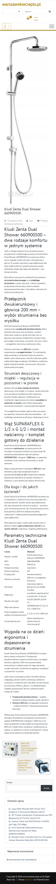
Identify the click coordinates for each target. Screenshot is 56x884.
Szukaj (9, 782)
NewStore (29, 879)
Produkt (44, 220)
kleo (31, 220)
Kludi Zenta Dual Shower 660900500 (22, 211)
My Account (6, 26)
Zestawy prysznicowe (13, 224)
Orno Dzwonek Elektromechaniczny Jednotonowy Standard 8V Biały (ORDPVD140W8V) (26, 830)
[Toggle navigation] (51, 26)
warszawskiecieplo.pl (21, 4)
